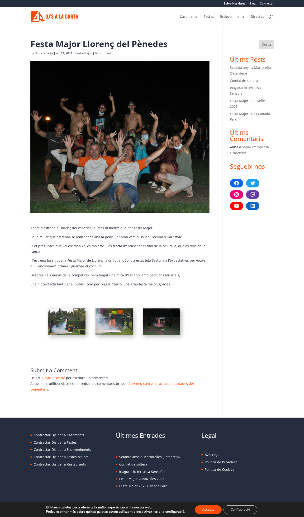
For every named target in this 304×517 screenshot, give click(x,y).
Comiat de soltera (244, 80)
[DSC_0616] (114, 335)
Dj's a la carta (44, 53)
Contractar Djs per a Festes (55, 442)
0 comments (104, 53)
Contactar (267, 3)
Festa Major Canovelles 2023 (141, 478)
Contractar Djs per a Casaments (59, 435)
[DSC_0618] (161, 335)
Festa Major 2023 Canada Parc (143, 486)
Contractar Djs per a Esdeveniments (62, 449)
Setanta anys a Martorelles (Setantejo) (149, 457)
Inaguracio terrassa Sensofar (142, 471)
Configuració (240, 509)
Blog (253, 3)
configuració (174, 512)
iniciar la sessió (53, 378)
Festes (209, 17)
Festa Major (83, 53)
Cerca (266, 44)
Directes (257, 17)
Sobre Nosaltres (234, 3)
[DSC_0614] (67, 335)
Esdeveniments (232, 17)
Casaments (189, 17)
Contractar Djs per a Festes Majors (61, 457)
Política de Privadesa (221, 462)
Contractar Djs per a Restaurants (60, 464)
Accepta (208, 509)
